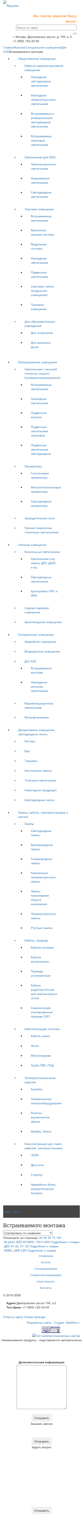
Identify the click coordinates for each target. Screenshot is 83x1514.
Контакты (46, 1287)
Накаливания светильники (40, 180)
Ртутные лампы (42, 928)
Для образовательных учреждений (39, 323)
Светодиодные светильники (41, 194)
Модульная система (39, 246)
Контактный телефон (22, 1434)
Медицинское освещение (42, 651)
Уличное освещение (32, 544)
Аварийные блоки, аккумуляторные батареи (43, 1188)
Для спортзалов (42, 333)
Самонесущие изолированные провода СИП (42, 1012)
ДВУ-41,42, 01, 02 (16, 1246)
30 (45, 1237)
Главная (9, 47)
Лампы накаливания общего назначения (40, 897)
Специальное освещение (43, 47)
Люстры (29, 741)
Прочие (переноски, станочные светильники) (41, 530)
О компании (46, 1256)
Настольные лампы (38, 770)
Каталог (20, 47)
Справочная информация (46, 1275)
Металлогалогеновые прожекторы (46, 489)
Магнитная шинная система (42, 232)
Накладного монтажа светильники (39, 686)
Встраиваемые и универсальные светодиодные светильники (42, 119)
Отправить (41, 1418)
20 (41, 1237)
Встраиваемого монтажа (41, 670)
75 (53, 1237)
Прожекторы (33, 466)
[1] (75, 33)
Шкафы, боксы (41, 1131)
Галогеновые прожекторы (40, 475)
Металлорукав (41, 1055)
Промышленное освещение (37, 362)
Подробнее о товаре (65, 1242)
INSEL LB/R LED (15, 1250)
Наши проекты (46, 1281)
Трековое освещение (39, 306)
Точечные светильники (40, 780)
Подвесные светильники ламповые (39, 431)
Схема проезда (34, 1317)
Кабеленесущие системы (42, 1029)
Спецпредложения (45, 1268)
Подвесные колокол (39, 415)
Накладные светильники (39, 260)
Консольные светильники (42, 552)
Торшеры (30, 760)
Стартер (36, 1174)
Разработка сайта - (53, 1322)
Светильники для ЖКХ (40, 157)
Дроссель (37, 1165)
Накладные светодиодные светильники (41, 81)
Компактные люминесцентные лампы (43, 877)
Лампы (29, 823)
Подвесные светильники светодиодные (41, 449)
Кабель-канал (40, 1036)
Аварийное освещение (40, 641)
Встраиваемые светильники (41, 218)
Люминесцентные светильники (43, 166)
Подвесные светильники (39, 274)
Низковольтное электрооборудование (46, 1101)
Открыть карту (13, 1317)
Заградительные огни (39, 518)
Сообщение (16, 1503)
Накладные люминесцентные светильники (43, 99)
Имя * (22, 1345)
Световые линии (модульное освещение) (42, 290)
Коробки (36, 1089)
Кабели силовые (42, 947)
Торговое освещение (39, 209)
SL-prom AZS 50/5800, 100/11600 (27, 1242)
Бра (27, 751)
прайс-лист (11, 1211)
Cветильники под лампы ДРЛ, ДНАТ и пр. (43, 563)
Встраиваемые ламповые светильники (41, 140)
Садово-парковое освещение (36, 610)
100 (58, 1237)
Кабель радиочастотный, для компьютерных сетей (44, 991)
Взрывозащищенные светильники (38, 705)
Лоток (35, 1045)
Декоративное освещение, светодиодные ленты (36, 732)
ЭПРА (35, 1155)
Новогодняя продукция (40, 790)
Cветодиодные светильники (41, 579)
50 (49, 1237)
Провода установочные (40, 973)
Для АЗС (30, 661)
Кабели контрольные (40, 959)
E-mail (22, 1351)
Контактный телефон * (22, 1357)
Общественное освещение (37, 58)
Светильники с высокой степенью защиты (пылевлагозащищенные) (42, 373)
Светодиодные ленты (39, 800)
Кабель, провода (36, 940)
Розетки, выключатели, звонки (40, 1117)
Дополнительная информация (41, 1362)
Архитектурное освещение (43, 622)
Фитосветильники (36, 717)
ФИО (22, 1428)
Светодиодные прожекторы (41, 503)
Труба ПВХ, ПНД (42, 1065)
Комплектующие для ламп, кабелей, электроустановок (43, 1146)
